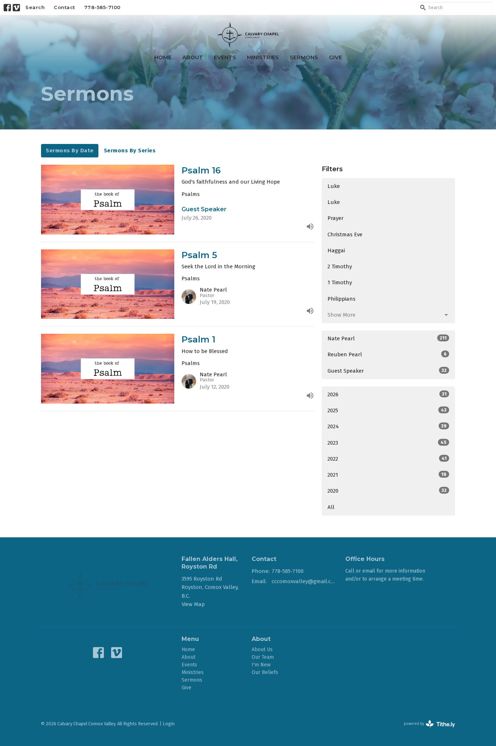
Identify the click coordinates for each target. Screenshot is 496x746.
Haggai (336, 250)
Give (335, 57)
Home (162, 57)
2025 (387, 410)
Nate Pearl (387, 338)
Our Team (263, 657)
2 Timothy (340, 266)
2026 (387, 394)
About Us (262, 649)
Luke (334, 186)
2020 (387, 491)
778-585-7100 (102, 7)
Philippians (341, 299)
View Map (193, 604)
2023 (387, 443)
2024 (387, 426)
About (192, 57)
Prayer (335, 218)
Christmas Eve (345, 234)
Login (169, 723)
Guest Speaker (387, 371)
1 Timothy (340, 282)
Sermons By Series (130, 150)
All (331, 507)
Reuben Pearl (387, 354)
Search (35, 7)
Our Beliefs (265, 672)
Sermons (304, 57)
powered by (426, 730)
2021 (387, 475)
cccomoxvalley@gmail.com (305, 581)
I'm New (261, 665)
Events (225, 57)
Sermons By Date (70, 150)
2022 (387, 459)
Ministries (263, 57)
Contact (64, 7)
